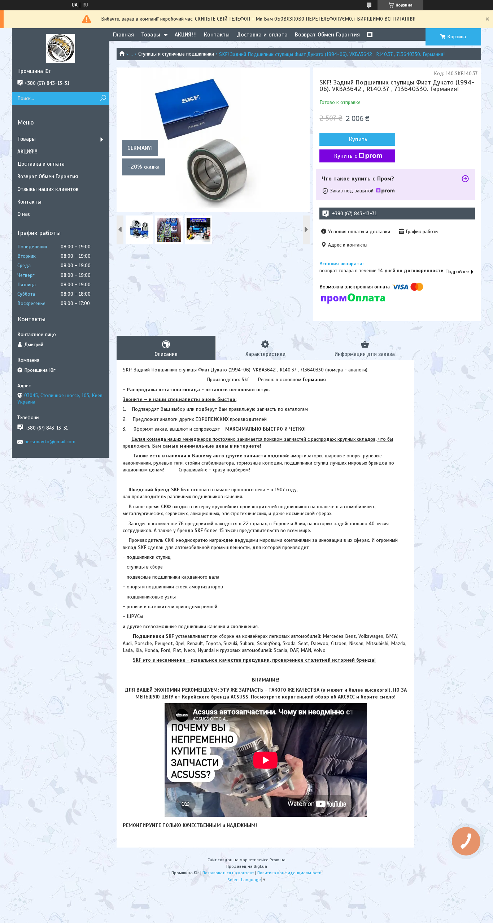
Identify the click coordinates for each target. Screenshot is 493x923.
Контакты (217, 34)
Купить (358, 139)
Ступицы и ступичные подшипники (176, 54)
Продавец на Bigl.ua (246, 866)
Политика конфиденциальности (289, 872)
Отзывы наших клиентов (48, 189)
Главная (123, 34)
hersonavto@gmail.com (50, 442)
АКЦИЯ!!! (186, 34)
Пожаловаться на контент (228, 872)
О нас (23, 214)
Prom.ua (277, 859)
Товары (150, 34)
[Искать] (103, 98)
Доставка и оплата (262, 34)
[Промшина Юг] (60, 48)
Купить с (345, 156)
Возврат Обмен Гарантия (327, 34)
